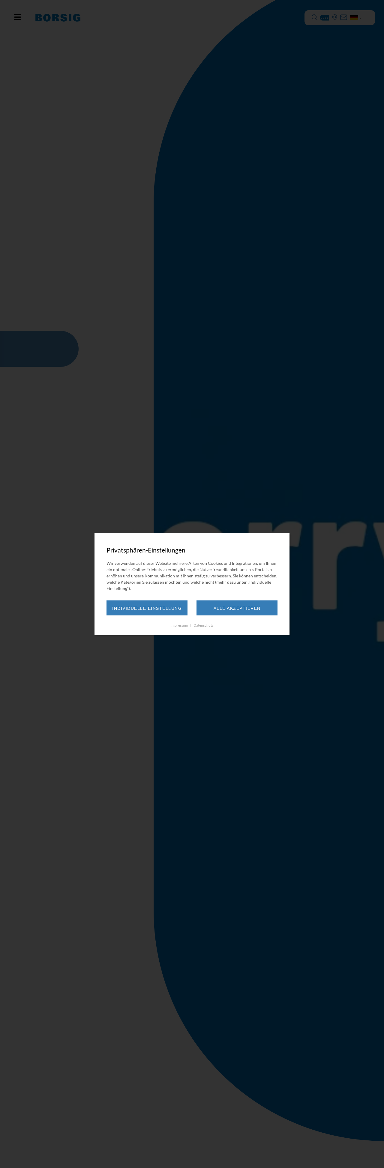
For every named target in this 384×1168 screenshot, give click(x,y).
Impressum (179, 625)
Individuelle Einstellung (147, 608)
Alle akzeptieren (237, 608)
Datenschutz (204, 625)
